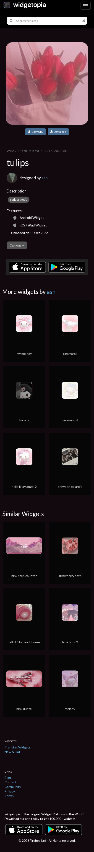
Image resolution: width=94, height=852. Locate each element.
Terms (9, 796)
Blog (8, 777)
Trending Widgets (18, 747)
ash (45, 177)
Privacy (10, 791)
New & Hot (12, 752)
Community (13, 787)
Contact (10, 782)
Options (16, 245)
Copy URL (37, 131)
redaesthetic (18, 199)
